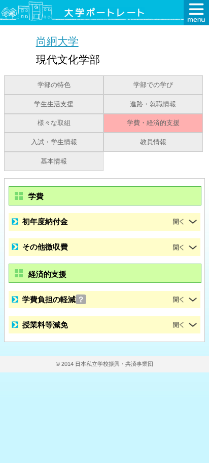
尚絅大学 (57, 41)
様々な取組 (54, 123)
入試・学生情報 (54, 142)
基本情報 (54, 161)
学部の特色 (54, 85)
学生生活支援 (54, 104)
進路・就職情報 (153, 104)
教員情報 (153, 142)
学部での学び (153, 85)
